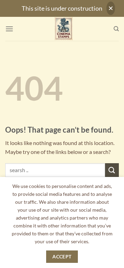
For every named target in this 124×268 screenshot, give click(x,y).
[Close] (110, 8)
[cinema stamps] (63, 29)
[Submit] (112, 170)
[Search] (116, 28)
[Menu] (9, 28)
